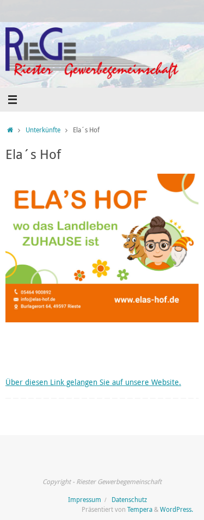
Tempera (139, 509)
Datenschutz (129, 499)
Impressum (84, 499)
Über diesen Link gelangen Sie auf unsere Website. (93, 382)
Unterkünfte (43, 129)
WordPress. (176, 509)
